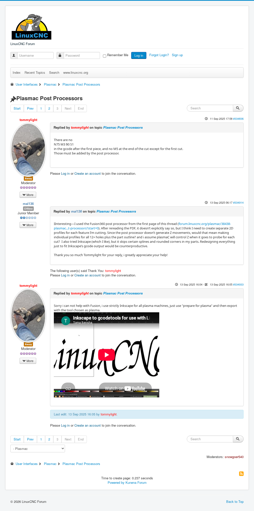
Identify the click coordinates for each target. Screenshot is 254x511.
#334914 (238, 202)
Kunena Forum (136, 482)
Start (17, 108)
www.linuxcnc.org (75, 72)
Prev (30, 108)
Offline (28, 208)
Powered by (116, 482)
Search (54, 72)
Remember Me (117, 55)
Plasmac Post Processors (123, 127)
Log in (138, 55)
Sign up (178, 54)
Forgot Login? (159, 54)
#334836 (238, 119)
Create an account (87, 173)
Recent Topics (35, 72)
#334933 (238, 284)
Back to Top (235, 501)
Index (17, 72)
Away (28, 178)
